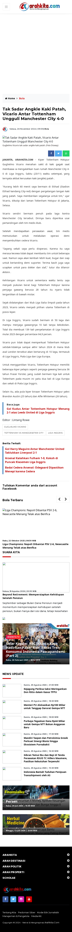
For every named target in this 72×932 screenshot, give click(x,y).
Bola (47, 129)
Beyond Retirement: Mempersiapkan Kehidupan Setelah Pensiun (33, 596)
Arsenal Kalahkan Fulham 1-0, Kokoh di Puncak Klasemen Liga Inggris (31, 460)
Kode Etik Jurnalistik (48, 912)
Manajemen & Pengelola (16, 916)
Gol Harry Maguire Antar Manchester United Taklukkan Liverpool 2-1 (34, 450)
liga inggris (55, 433)
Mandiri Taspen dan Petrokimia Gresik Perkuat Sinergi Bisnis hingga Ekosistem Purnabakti (46, 741)
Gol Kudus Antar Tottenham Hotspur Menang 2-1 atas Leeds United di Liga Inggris (38, 410)
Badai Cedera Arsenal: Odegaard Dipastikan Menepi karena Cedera (34, 469)
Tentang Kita (9, 912)
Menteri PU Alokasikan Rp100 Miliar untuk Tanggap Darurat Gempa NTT (44, 706)
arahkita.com (52, 922)
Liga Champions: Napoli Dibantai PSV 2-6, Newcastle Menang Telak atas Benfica (35, 545)
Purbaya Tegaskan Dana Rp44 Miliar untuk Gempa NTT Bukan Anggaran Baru (44, 724)
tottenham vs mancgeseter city (24, 433)
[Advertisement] (36, 51)
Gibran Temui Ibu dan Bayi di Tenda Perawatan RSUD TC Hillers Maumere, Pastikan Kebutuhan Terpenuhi (45, 758)
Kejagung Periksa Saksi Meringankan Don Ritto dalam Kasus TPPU (45, 690)
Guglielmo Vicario (15, 427)
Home (11, 98)
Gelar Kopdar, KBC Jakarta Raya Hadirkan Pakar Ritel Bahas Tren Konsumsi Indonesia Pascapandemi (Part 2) (35, 649)
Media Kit (36, 916)
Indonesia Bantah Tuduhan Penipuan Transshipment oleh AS (45, 773)
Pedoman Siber (26, 912)
